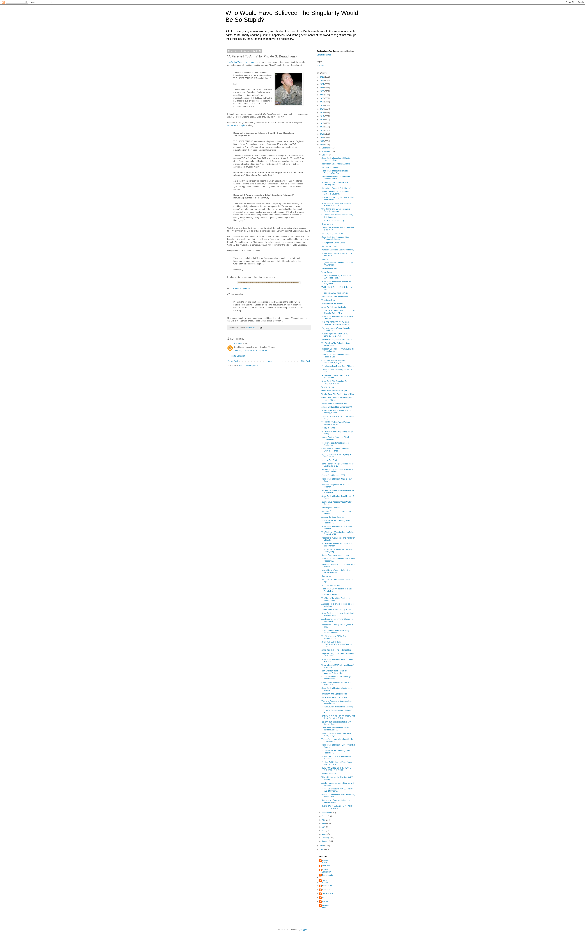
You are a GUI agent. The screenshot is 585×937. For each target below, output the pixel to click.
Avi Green (326, 866)
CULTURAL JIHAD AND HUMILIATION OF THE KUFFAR (337, 807)
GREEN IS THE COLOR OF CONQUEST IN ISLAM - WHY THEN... (338, 717)
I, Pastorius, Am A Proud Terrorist (334, 293)
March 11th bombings (330, 167)
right (243, 125)
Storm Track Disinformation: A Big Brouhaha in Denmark (335, 238)
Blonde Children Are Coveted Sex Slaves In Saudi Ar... (335, 193)
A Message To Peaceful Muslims (334, 296)
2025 (322, 80)
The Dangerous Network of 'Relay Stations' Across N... (335, 632)
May (324, 827)
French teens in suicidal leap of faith (336, 610)
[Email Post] (261, 327)
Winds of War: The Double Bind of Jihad (337, 394)
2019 (322, 102)
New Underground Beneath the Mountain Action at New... (334, 672)
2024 (322, 84)
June (324, 823)
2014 (322, 120)
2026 (322, 77)
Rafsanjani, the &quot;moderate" (334, 694)
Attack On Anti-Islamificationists (334, 307)
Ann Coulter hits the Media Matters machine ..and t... (335, 729)
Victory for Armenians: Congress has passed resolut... (336, 702)
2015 (322, 116)
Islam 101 (325, 259)
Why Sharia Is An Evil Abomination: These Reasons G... (335, 210)
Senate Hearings (324, 55)
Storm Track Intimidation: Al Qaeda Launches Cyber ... (335, 159)
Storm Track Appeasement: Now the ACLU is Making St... (336, 204)
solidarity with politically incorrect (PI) (336, 407)
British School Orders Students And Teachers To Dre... (335, 178)
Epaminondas (327, 876)
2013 (322, 123)
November (326, 151)
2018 (322, 105)
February (326, 838)
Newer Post (233, 361)
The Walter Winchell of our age (240, 62)
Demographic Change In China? (334, 403)
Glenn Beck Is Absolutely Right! (334, 390)
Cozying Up (326, 576)
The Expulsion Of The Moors (333, 243)
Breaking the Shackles (330, 508)
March (324, 834)
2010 (322, 134)
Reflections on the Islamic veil (333, 304)
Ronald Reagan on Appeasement (335, 555)
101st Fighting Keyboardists (332, 233)
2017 (322, 109)
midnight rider (325, 906)
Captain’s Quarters (241, 288)
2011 (322, 130)
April (324, 831)
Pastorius (238, 344)
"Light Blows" (326, 272)
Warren (325, 901)
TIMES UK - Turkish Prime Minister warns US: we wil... (335, 423)
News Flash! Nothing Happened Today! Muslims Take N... (337, 465)
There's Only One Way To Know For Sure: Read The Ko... (336, 277)
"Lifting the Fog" (327, 387)
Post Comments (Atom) (248, 365)
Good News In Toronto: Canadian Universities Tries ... (335, 450)
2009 (322, 137)
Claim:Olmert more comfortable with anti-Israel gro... (336, 683)
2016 (322, 113)
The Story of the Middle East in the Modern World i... (335, 599)
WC (323, 897)
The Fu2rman (327, 893)
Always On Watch (326, 861)
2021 (322, 95)
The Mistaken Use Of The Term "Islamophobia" (334, 637)
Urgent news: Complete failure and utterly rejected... (335, 801)
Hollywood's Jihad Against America (335, 164)
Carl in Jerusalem (326, 871)
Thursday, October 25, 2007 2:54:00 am (250, 351)
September (326, 813)
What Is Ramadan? (329, 774)
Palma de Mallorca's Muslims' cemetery (337, 250)
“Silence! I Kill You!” (329, 269)
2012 (322, 127)
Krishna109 (327, 886)
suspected (231, 125)
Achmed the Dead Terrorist (332, 517)
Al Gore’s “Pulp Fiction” (330, 585)
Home (269, 361)
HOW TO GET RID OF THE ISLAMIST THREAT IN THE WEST (336, 769)
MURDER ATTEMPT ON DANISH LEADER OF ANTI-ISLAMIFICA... (336, 323)
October (325, 155)
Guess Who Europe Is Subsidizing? (336, 188)
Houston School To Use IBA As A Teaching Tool (334, 183)
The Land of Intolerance (331, 595)
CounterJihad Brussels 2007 (333, 475)
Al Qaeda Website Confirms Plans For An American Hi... (337, 264)
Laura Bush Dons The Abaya (333, 221)
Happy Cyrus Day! (329, 246)
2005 (322, 849)
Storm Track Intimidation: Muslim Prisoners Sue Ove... (334, 172)
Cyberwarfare (327, 224)
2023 (322, 88)
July (324, 820)
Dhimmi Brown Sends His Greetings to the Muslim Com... (337, 571)
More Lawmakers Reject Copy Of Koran (337, 366)
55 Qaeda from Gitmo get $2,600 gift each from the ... (336, 678)
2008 (322, 141)
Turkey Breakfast (328, 428)
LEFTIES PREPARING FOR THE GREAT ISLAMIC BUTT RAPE (338, 312)
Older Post (305, 361)
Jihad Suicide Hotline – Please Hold (336, 650)
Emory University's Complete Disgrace (337, 340)
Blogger (303, 930)
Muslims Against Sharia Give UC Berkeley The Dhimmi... (334, 335)
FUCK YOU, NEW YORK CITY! (334, 697)
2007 (322, 145)
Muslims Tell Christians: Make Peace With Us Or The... (336, 763)
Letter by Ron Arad (329, 460)
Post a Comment (238, 356)
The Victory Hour (328, 300)
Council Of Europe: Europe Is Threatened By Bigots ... (333, 361)
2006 (322, 846)
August (325, 816)
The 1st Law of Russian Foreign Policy (337, 707)
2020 (322, 98)
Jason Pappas (325, 881)
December (326, 148)
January (325, 841)
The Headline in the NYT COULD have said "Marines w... (337, 790)
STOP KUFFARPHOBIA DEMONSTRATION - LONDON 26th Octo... (337, 644)
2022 (322, 91)
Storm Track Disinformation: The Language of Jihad (334, 382)
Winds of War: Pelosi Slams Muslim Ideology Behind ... (336, 412)
